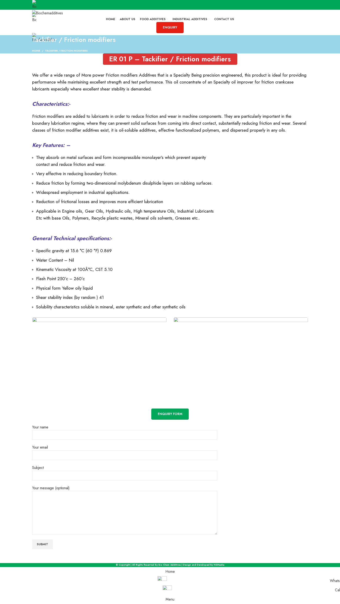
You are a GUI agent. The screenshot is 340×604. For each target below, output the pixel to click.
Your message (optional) (51, 488)
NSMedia (219, 565)
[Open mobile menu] (170, 47)
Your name (40, 427)
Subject (38, 467)
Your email (40, 447)
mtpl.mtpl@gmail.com (51, 28)
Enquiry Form (170, 414)
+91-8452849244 (77, 11)
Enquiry (170, 27)
